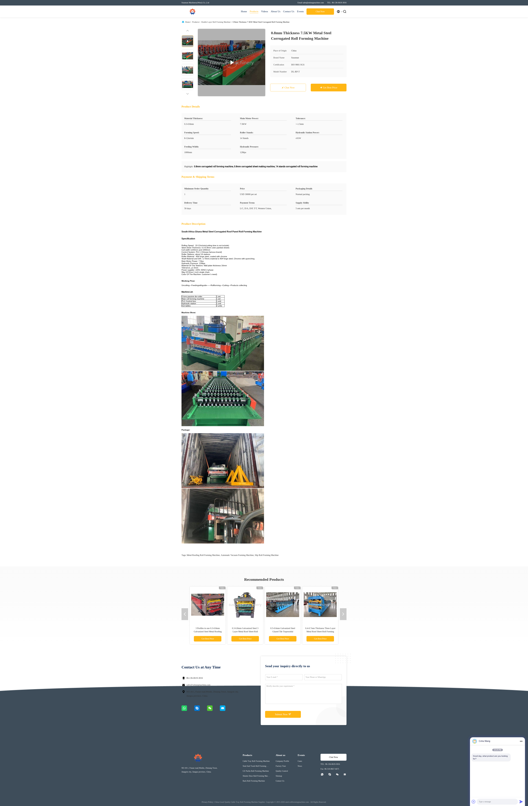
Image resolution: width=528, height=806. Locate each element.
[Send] (521, 802)
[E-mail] (226, 710)
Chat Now (320, 11)
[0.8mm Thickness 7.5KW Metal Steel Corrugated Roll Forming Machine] (231, 62)
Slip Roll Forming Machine (267, 555)
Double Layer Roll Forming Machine (215, 22)
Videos (264, 11)
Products (254, 11)
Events (300, 11)
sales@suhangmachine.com (198, 685)
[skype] (200, 710)
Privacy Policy (207, 802)
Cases (300, 761)
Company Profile (282, 761)
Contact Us (288, 11)
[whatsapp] (188, 710)
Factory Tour (281, 766)
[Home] (193, 11)
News (300, 766)
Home (244, 11)
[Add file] (473, 802)
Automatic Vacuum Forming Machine (237, 555)
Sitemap (279, 776)
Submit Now (281, 714)
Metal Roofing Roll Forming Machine (203, 555)
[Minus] (521, 741)
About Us (275, 11)
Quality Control (282, 771)
